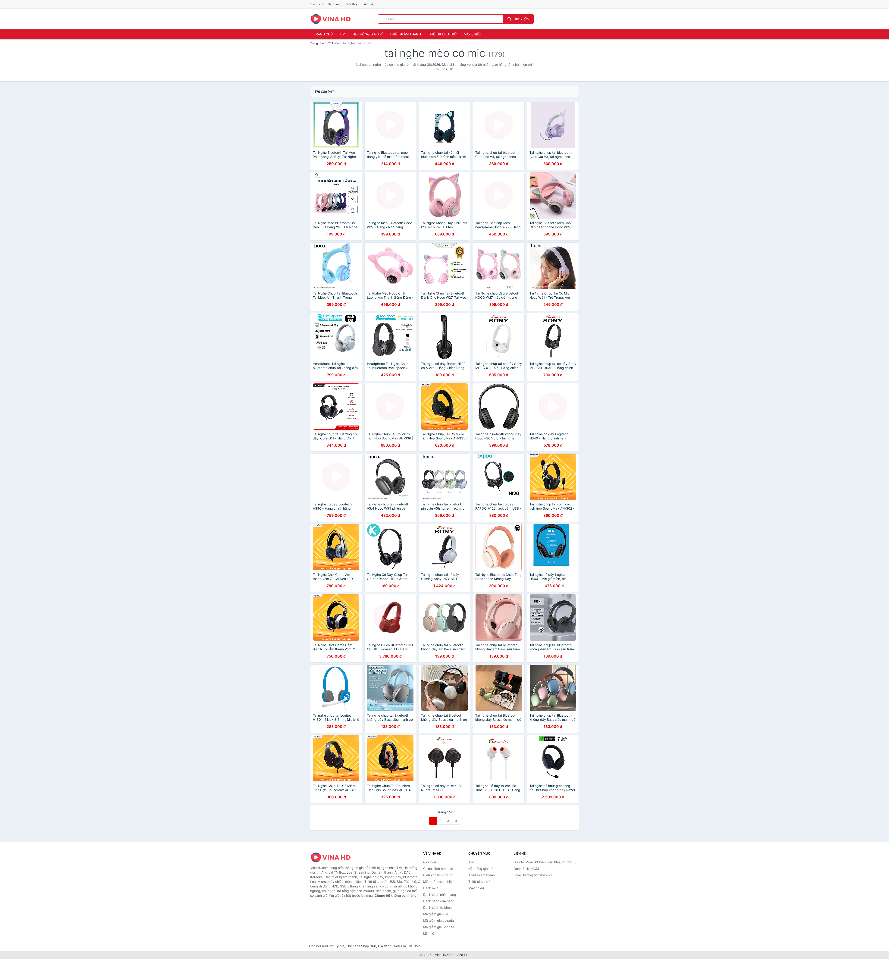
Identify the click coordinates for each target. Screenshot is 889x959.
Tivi (343, 34)
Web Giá (399, 946)
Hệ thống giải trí (368, 34)
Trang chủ (317, 4)
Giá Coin (414, 946)
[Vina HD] (333, 857)
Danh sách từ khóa (437, 907)
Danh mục (335, 4)
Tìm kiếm (520, 19)
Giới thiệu (352, 4)
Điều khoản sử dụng (438, 875)
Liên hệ (368, 4)
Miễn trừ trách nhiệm (438, 882)
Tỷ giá (339, 946)
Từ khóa (333, 43)
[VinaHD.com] (330, 19)
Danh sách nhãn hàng (439, 894)
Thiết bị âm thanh (405, 34)
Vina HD (462, 955)
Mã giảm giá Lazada (438, 920)
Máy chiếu (472, 34)
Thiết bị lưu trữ (442, 34)
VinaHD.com (444, 955)
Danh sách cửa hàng (438, 901)
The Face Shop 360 (361, 946)
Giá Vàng (384, 946)
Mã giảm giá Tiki (435, 914)
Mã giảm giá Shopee (438, 927)
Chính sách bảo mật (438, 869)
